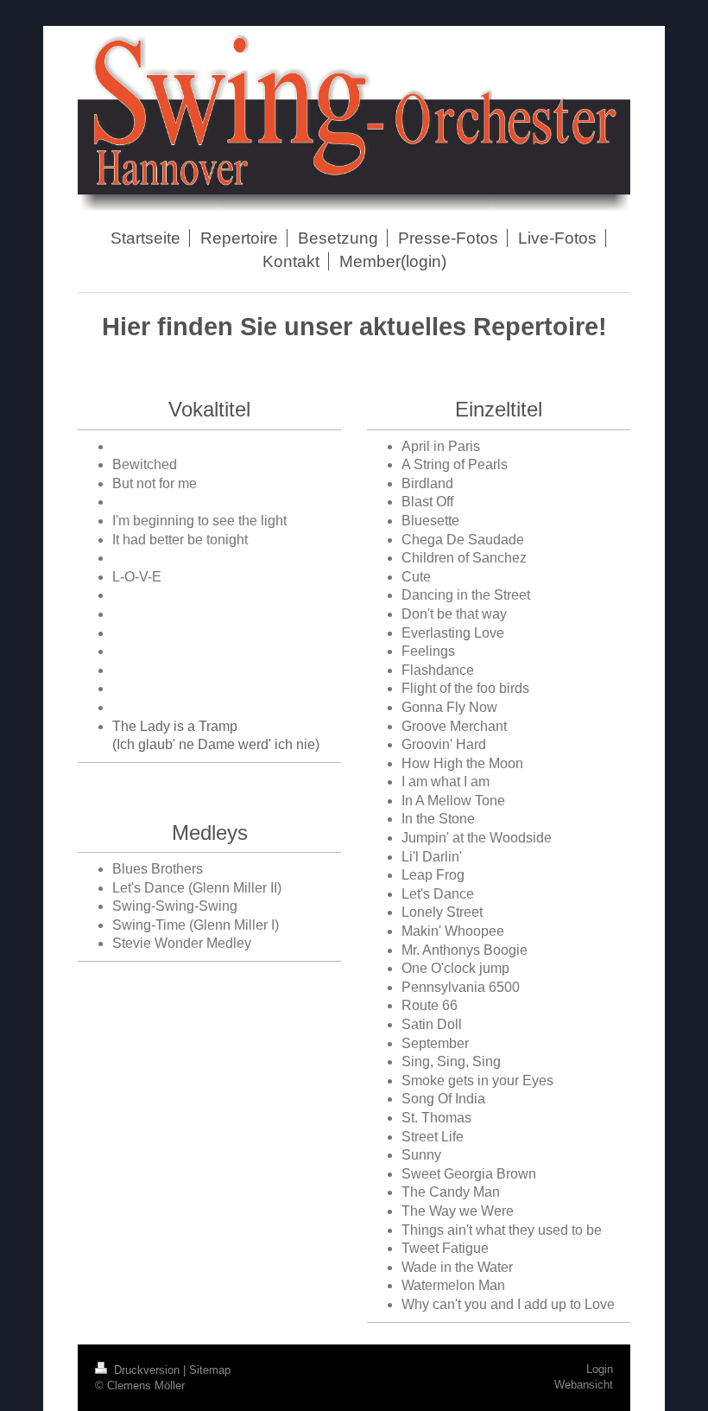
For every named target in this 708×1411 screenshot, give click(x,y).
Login (599, 1369)
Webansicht (583, 1384)
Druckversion (147, 1369)
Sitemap (210, 1369)
